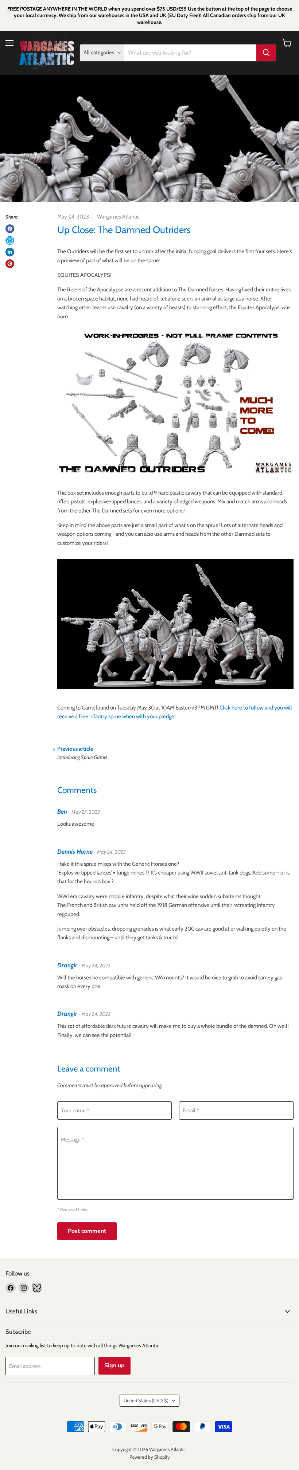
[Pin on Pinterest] (9, 263)
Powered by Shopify (149, 1457)
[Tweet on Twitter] (9, 240)
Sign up (114, 1365)
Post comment (87, 1231)
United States (146, 1400)
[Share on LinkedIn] (9, 252)
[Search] (266, 52)
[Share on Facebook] (9, 228)
